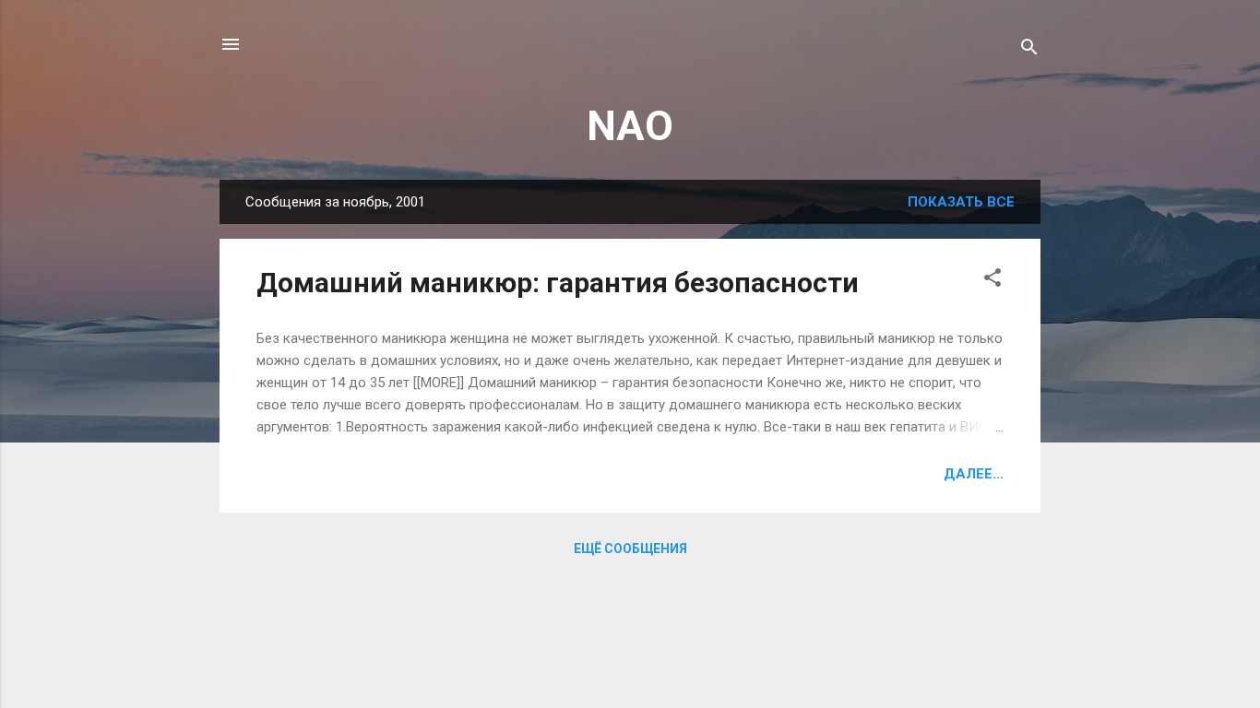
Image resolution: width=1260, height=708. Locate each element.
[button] (992, 280)
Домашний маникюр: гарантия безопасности (557, 282)
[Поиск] (1029, 50)
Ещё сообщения (630, 548)
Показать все (961, 202)
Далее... (974, 474)
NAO (630, 125)
